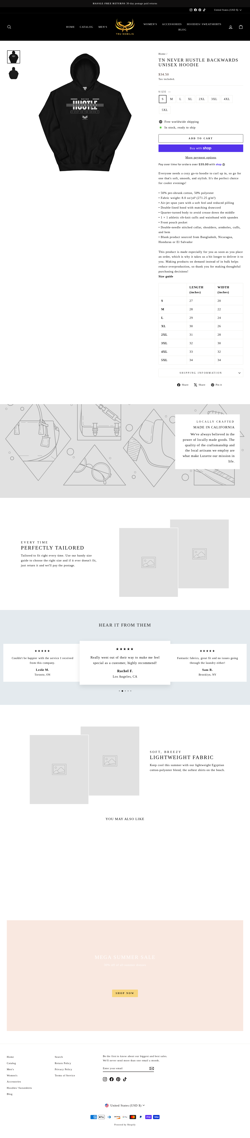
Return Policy (63, 1063)
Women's (150, 24)
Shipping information (201, 372)
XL (190, 99)
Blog (182, 29)
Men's (102, 27)
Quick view (35, 882)
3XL (214, 99)
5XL (165, 110)
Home (70, 27)
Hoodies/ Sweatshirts (204, 24)
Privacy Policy (63, 1069)
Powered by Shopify (125, 1125)
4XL (227, 99)
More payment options (200, 157)
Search (59, 1056)
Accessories (172, 24)
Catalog (86, 27)
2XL (202, 99)
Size (165, 91)
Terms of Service (65, 1075)
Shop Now (125, 993)
